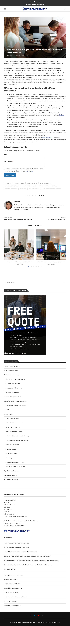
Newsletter (7, 410)
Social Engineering (11, 458)
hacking (61, 115)
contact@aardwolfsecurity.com (18, 516)
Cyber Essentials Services (11, 392)
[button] (6, 248)
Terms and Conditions (10, 475)
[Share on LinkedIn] (41, 195)
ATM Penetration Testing (11, 370)
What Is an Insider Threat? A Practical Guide (51, 262)
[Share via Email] (43, 195)
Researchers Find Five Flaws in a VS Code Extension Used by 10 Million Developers (27, 565)
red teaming (23, 188)
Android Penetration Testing (12, 366)
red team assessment (45, 183)
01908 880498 (40, 4)
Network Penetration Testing (14, 431)
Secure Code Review (11, 449)
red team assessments (11, 188)
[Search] (65, 8)
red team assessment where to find (48, 186)
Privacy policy (29, 171)
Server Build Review (11, 453)
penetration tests (47, 137)
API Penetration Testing (12, 418)
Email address (8, 161)
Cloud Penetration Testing (11, 375)
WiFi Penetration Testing (11, 479)
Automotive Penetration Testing (15, 423)
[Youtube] (37, 2)
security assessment (34, 188)
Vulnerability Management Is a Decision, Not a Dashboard (20, 552)
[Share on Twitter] (39, 195)
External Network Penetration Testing (18, 436)
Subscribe (10, 175)
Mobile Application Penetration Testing (15, 401)
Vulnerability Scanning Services (15, 462)
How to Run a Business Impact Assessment (19, 262)
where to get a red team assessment (51, 188)
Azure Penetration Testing (13, 383)
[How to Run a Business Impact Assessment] (19, 244)
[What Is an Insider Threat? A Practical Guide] (51, 244)
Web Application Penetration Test (15, 466)
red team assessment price (12, 186)
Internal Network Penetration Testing (17, 440)
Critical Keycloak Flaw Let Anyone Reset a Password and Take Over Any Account (27, 556)
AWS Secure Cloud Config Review (15, 379)
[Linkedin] (34, 2)
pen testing (8, 183)
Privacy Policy (41, 622)
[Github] (39, 2)
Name (5, 154)
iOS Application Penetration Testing (16, 405)
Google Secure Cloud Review (14, 388)
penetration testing (19, 183)
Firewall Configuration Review (14, 427)
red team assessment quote (29, 186)
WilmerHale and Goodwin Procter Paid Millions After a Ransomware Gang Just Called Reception (31, 560)
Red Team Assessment (12, 445)
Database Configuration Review (13, 397)
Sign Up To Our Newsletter (11, 471)
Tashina (10, 55)
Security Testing (8, 414)
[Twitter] (32, 2)
